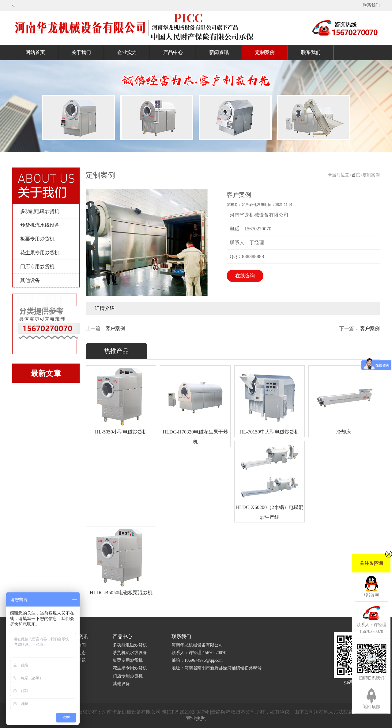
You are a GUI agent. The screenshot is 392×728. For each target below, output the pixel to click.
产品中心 (173, 52)
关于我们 (81, 52)
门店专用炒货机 (37, 266)
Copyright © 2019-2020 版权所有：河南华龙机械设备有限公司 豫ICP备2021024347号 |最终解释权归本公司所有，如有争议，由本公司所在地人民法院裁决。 (196, 712)
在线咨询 (245, 275)
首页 (356, 175)
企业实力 (127, 52)
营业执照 (196, 718)
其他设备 (30, 280)
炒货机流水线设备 (39, 225)
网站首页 (35, 52)
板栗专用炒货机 (37, 238)
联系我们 (371, 5)
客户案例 (115, 328)
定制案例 (265, 52)
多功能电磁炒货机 (39, 211)
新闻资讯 (219, 52)
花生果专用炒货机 (39, 252)
